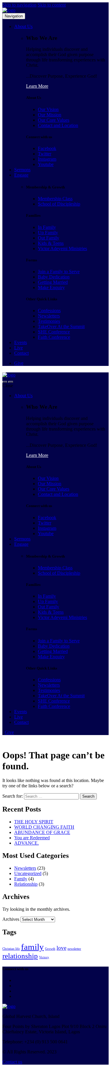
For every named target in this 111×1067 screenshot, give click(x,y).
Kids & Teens (51, 243)
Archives (10, 919)
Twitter (44, 153)
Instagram (47, 159)
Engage (21, 174)
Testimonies (49, 321)
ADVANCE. (26, 843)
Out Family (48, 237)
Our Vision (48, 109)
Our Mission (49, 114)
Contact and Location (58, 125)
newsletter (74, 948)
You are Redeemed (32, 837)
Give (18, 363)
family (32, 947)
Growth (50, 948)
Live (18, 347)
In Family (47, 227)
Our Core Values (53, 120)
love (61, 948)
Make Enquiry (51, 287)
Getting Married (53, 282)
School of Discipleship (59, 203)
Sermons (22, 169)
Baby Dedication (54, 276)
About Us (23, 26)
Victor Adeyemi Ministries (62, 248)
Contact (21, 353)
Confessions (49, 310)
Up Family (48, 232)
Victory (44, 957)
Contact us (12, 1061)
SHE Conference (54, 331)
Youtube (46, 164)
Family (20, 878)
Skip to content (52, 4)
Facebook (47, 148)
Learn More (37, 86)
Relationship (26, 884)
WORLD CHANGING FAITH (44, 827)
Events (20, 342)
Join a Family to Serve (59, 271)
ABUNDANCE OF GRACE (42, 832)
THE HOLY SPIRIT (33, 821)
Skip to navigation (19, 4)
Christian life (11, 948)
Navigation (14, 16)
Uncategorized (27, 873)
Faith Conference (54, 337)
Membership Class (55, 198)
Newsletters (49, 315)
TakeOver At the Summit (61, 326)
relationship (20, 956)
